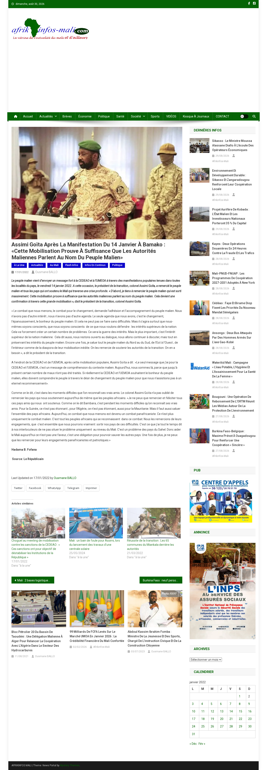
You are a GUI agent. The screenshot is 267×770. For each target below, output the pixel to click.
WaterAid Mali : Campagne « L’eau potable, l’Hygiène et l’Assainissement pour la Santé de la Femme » (234, 369)
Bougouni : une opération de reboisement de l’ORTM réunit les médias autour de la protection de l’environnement (233, 403)
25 (203, 726)
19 (212, 719)
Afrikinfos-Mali (101, 646)
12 (212, 711)
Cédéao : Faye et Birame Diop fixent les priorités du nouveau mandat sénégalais (233, 307)
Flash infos (71, 265)
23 (250, 719)
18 (203, 719)
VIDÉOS (171, 116)
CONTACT (222, 116)
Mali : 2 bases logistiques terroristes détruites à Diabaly (35, 580)
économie (85, 116)
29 (240, 726)
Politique (104, 116)
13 (221, 711)
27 (221, 726)
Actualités (46, 116)
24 (193, 726)
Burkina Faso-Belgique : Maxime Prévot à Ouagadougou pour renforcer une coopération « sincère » (234, 438)
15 (240, 711)
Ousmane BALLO (46, 272)
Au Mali (54, 265)
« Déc (193, 743)
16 (250, 711)
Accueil (28, 116)
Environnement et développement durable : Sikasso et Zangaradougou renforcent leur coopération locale (232, 180)
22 (240, 719)
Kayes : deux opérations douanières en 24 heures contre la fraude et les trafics (233, 248)
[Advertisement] (133, 81)
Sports (155, 116)
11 (203, 711)
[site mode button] (244, 116)
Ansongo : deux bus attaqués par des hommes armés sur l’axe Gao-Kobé (232, 337)
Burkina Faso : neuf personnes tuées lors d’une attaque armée (162, 580)
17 (193, 719)
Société (136, 116)
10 (193, 711)
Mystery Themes (69, 765)
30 (250, 726)
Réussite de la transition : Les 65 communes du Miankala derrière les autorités (150, 545)
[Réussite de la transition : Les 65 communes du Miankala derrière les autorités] (154, 523)
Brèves (67, 116)
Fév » (202, 743)
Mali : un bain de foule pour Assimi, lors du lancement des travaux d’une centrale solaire (94, 545)
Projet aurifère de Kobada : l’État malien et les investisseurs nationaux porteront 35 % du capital (230, 216)
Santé (120, 116)
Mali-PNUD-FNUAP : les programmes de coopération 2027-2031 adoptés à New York (233, 278)
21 (231, 719)
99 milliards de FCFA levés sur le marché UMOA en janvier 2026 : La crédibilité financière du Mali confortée (97, 636)
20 (221, 719)
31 (193, 734)
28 (231, 726)
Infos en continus (95, 265)
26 (212, 726)
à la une (19, 265)
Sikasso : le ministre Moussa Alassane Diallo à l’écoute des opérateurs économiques (233, 145)
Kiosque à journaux (196, 116)
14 (231, 711)
